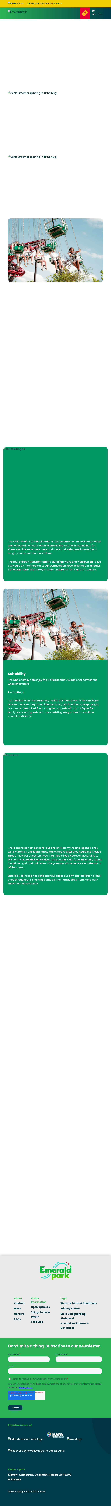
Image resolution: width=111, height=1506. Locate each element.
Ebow (42, 1491)
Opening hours (40, 1307)
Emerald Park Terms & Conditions (74, 1326)
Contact (19, 1303)
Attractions (28, 49)
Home (11, 49)
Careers (19, 1314)
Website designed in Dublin (22, 1491)
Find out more (55, 739)
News (17, 1308)
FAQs (17, 1319)
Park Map (37, 1322)
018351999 (14, 1479)
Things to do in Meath (40, 1314)
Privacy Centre (70, 1308)
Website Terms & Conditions (78, 1303)
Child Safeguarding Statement (73, 1316)
